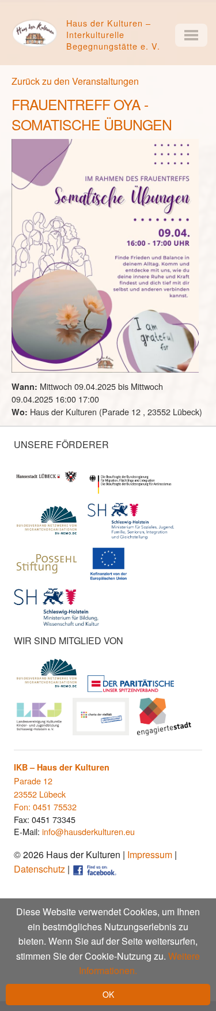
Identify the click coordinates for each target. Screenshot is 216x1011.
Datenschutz (39, 868)
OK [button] (108, 994)
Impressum (149, 854)
